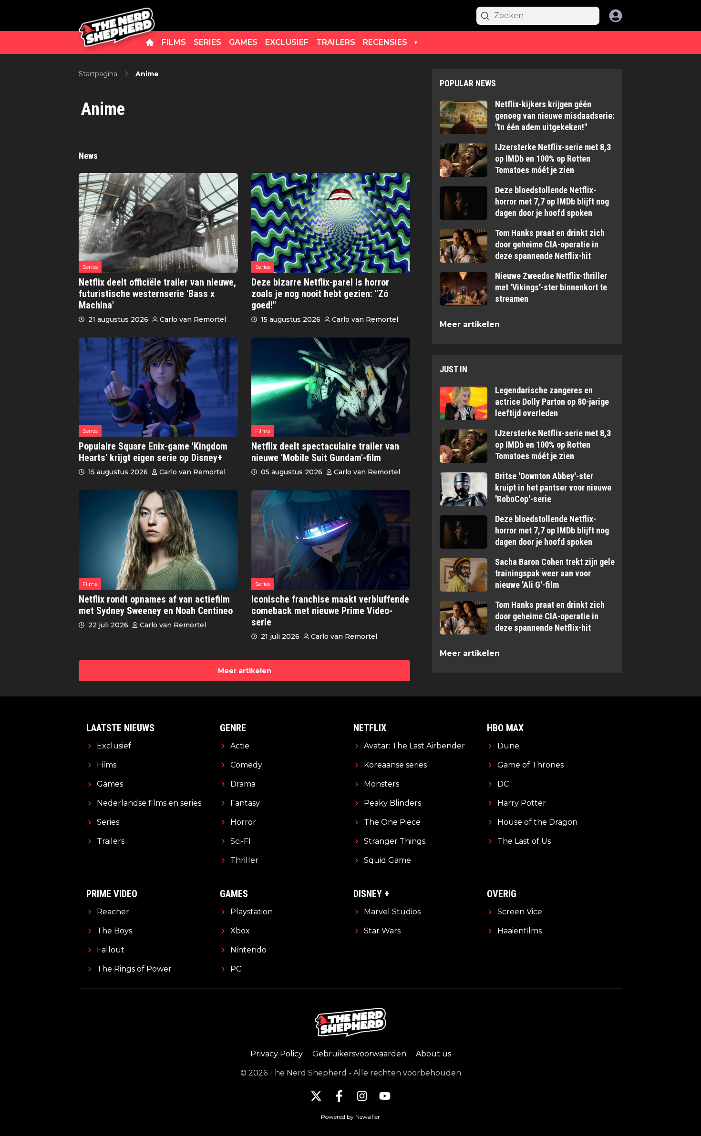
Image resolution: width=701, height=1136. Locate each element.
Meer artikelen (244, 670)
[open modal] (615, 15)
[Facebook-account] (339, 1096)
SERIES (207, 42)
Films (262, 430)
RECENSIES (385, 42)
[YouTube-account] (385, 1096)
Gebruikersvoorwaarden (359, 1053)
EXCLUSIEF (287, 42)
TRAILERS (335, 42)
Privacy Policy (276, 1053)
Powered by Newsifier (350, 1116)
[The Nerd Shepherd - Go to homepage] (117, 15)
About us (433, 1053)
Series (90, 266)
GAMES (243, 42)
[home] (149, 42)
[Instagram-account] (362, 1096)
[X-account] (316, 1096)
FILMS (174, 42)
